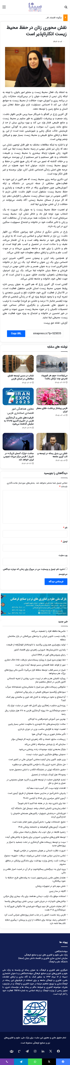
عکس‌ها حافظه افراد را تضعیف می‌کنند (48, 631)
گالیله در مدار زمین (57, 891)
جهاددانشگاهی (61, 951)
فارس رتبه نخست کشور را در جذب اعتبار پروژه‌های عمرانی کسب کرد (35, 915)
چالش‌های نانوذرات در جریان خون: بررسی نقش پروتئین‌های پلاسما (35, 901)
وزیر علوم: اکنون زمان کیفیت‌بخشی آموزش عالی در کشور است (37, 759)
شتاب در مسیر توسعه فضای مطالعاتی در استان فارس (21, 377)
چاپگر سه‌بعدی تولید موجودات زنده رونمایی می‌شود (42, 749)
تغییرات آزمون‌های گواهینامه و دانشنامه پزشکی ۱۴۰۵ (42, 827)
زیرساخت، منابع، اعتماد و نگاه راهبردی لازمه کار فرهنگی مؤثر (38, 739)
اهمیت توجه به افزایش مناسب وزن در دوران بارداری (42, 729)
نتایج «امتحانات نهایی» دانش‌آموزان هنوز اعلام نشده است (39, 822)
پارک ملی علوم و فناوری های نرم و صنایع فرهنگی (46, 955)
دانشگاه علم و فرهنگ (58, 961)
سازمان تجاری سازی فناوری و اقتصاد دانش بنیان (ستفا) (43, 958)
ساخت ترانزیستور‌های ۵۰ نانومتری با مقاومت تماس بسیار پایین (37, 724)
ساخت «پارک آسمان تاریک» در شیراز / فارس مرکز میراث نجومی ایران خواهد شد (18, 456)
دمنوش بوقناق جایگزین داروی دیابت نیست (46, 754)
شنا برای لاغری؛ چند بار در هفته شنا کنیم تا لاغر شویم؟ (42, 803)
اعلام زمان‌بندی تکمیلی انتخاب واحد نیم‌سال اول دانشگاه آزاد (38, 808)
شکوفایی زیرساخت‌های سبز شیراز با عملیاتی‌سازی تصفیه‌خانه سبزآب (35, 687)
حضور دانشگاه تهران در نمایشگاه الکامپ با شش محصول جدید (37, 769)
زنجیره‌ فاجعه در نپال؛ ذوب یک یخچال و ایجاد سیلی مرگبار (40, 832)
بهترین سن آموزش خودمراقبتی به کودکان (47, 719)
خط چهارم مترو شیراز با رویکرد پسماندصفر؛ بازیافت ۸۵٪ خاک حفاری (35, 660)
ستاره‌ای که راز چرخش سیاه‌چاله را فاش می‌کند (45, 744)
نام (65, 527)
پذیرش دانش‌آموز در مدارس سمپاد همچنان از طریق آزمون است (37, 793)
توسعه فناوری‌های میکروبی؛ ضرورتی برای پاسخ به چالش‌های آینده (35, 837)
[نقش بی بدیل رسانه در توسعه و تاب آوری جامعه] (51, 441)
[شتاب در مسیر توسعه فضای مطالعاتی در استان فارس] (18, 364)
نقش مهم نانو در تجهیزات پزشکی (50, 886)
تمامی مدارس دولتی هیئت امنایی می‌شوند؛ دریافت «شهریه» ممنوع (35, 855)
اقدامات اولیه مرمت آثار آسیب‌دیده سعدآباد (46, 788)
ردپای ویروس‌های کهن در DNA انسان (49, 655)
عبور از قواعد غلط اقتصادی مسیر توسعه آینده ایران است (40, 665)
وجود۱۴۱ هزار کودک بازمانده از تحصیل (48, 774)
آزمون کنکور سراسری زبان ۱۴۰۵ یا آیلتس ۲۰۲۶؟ (44, 798)
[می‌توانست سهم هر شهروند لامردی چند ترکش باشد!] (51, 363)
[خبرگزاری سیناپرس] (35, 7)
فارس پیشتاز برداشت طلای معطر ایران (51, 409)
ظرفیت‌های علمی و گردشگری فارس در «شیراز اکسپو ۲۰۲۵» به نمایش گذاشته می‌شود (19, 416)
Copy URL (16, 333)
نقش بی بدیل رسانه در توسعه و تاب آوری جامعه (52, 455)
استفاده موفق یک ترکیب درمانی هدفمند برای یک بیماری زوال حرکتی (34, 896)
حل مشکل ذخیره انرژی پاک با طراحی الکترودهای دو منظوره (39, 764)
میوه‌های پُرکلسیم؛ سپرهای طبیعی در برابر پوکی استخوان (40, 692)
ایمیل (64, 541)
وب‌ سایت (63, 555)
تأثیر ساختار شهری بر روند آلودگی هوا (49, 734)
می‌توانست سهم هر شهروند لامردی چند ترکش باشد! (54, 377)
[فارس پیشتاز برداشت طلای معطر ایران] (51, 396)
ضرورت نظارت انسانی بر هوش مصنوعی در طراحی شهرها (40, 850)
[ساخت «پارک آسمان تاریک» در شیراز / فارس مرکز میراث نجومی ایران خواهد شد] (18, 441)
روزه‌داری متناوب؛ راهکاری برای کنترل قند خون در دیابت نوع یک (36, 705)
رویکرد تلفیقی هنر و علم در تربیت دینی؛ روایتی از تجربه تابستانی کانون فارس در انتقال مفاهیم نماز (36, 680)
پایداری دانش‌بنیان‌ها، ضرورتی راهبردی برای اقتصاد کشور (40, 650)
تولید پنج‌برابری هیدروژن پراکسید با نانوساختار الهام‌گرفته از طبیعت (36, 644)
